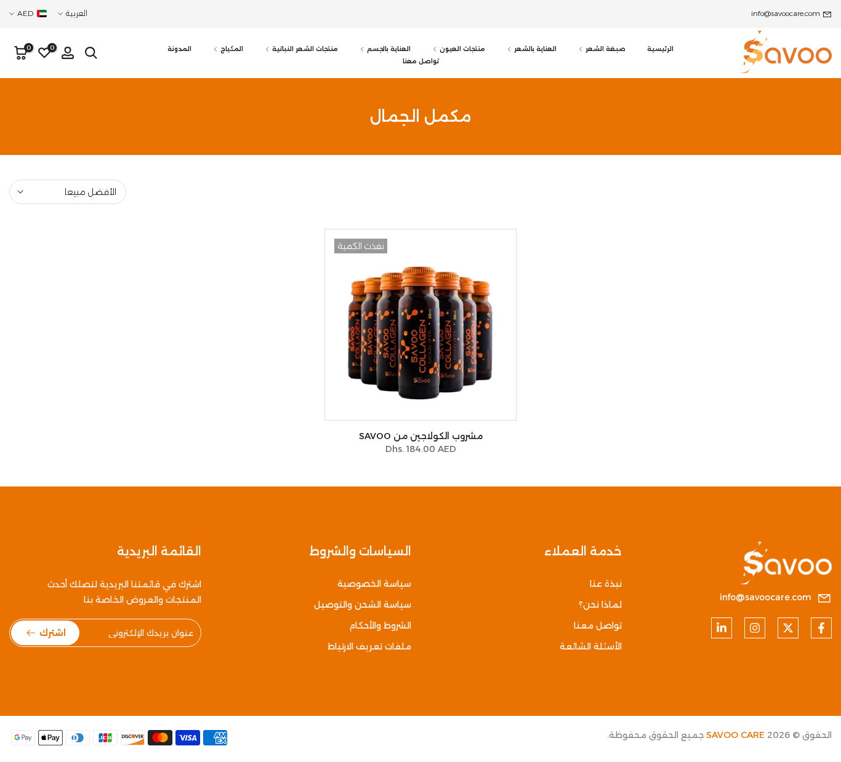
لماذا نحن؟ (600, 604)
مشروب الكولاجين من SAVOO (421, 436)
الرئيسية (660, 49)
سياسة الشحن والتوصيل (362, 604)
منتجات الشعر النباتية (305, 49)
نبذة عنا (606, 583)
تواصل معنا (421, 61)
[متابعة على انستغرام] (754, 627)
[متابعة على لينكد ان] (721, 627)
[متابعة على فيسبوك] (821, 627)
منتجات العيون (462, 49)
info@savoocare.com (785, 13)
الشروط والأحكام (380, 625)
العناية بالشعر (535, 49)
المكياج (231, 49)
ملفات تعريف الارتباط (369, 646)
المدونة (179, 49)
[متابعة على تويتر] (788, 627)
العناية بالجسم (389, 49)
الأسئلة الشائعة (591, 646)
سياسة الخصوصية (374, 583)
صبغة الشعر (605, 49)
